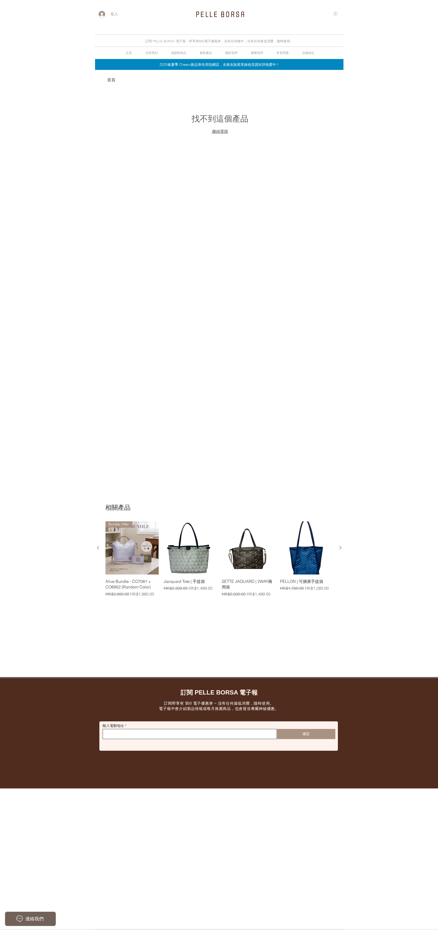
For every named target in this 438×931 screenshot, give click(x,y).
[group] (219, 559)
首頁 (111, 79)
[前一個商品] (98, 548)
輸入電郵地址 (113, 725)
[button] (335, 13)
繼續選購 (220, 131)
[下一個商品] (340, 548)
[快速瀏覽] (190, 548)
